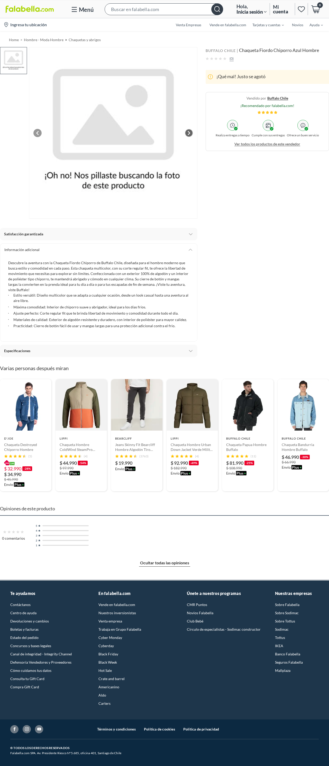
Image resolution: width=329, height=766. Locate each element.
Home (14, 40)
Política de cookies (159, 729)
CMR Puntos (197, 604)
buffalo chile (277, 98)
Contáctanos (20, 604)
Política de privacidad (201, 729)
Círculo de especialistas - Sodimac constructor (224, 629)
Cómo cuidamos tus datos (30, 670)
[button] (164, 9)
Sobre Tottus (285, 621)
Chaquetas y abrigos (85, 40)
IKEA (279, 646)
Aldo (102, 695)
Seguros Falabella (289, 662)
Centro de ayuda (23, 613)
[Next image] (189, 133)
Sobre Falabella (287, 604)
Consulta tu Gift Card (27, 678)
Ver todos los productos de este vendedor (267, 143)
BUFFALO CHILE (221, 50)
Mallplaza (282, 670)
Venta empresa (110, 621)
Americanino (108, 687)
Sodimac (282, 629)
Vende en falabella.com (116, 604)
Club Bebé (195, 621)
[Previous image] (37, 133)
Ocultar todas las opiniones (164, 562)
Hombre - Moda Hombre (43, 40)
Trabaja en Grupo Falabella (119, 629)
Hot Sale (105, 670)
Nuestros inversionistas (117, 613)
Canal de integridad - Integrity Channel (41, 654)
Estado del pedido (24, 637)
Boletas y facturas (24, 629)
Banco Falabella (287, 654)
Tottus (280, 637)
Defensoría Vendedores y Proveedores (40, 662)
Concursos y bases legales (30, 646)
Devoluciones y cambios (29, 621)
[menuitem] (265, 25)
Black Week (107, 662)
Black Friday (108, 654)
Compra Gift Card (24, 687)
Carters (104, 703)
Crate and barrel (111, 678)
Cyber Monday (110, 637)
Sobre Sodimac (287, 613)
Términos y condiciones (116, 729)
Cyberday (106, 646)
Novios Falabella (200, 613)
